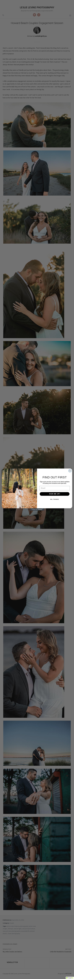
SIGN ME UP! (54, 494)
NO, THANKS (54, 499)
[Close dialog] (70, 470)
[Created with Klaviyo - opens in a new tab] (37, 509)
